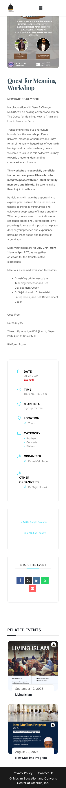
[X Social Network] (28, 580)
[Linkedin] (36, 580)
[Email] (32, 588)
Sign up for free (33, 408)
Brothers (31, 438)
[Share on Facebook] (20, 580)
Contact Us (45, 773)
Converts (31, 442)
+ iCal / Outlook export (34, 533)
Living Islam (23, 694)
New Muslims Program (31, 758)
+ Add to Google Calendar (34, 522)
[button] (41, 7)
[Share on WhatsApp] (45, 580)
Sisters (30, 446)
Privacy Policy (22, 773)
